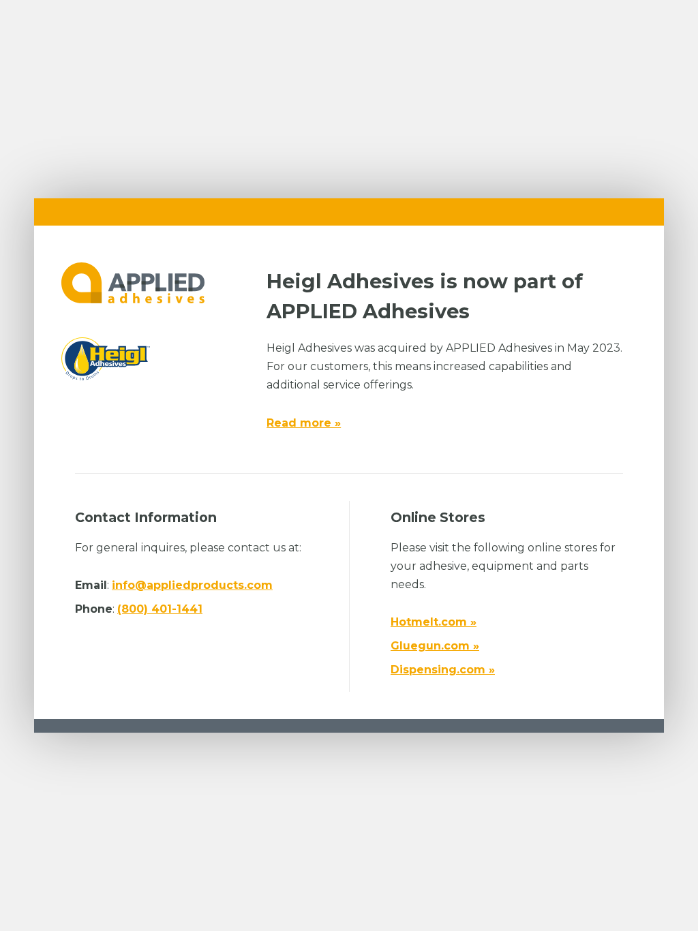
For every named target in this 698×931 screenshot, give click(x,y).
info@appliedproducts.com (192, 585)
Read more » (304, 422)
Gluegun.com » (435, 645)
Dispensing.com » (443, 669)
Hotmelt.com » (433, 621)
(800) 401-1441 (159, 608)
